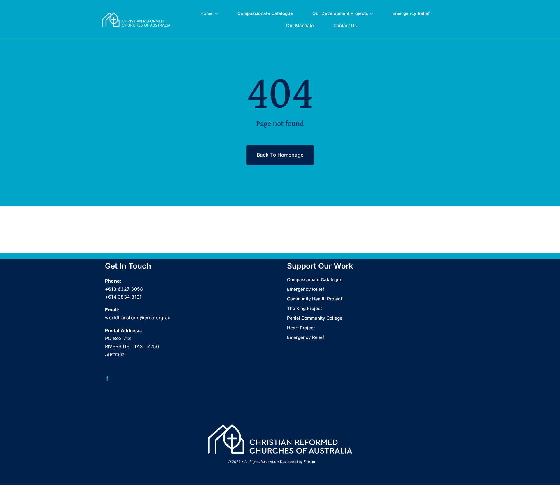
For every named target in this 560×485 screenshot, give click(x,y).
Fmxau (309, 461)
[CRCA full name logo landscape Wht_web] (136, 15)
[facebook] (107, 378)
